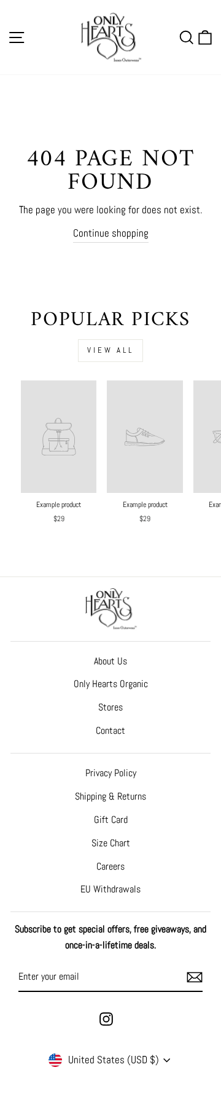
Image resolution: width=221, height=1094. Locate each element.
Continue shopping (111, 233)
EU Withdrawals (110, 889)
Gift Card (111, 819)
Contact (110, 730)
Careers (110, 866)
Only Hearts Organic (111, 683)
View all (110, 350)
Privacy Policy (110, 772)
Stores (110, 707)
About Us (110, 661)
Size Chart (110, 842)
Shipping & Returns (110, 796)
